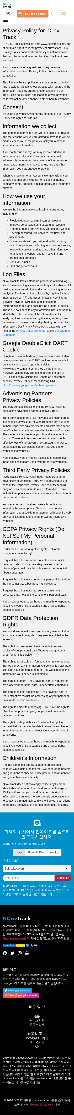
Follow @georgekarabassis (22, 995)
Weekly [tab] (54, 852)
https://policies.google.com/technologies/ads (29, 385)
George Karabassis (14, 938)
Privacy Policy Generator (31, 330)
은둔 (37, 1016)
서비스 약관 (37, 1020)
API (37, 1046)
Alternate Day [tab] (35, 852)
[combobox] (37, 868)
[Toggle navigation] (5, 20)
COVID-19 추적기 (37, 1038)
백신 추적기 (37, 1042)
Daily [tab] (18, 852)
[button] (9, 13)
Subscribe (63, 877)
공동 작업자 (37, 1024)
